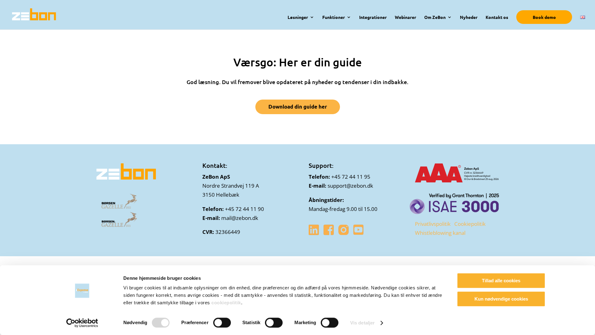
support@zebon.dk (350, 185)
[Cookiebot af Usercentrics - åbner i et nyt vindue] (82, 323)
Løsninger (298, 17)
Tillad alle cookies (501, 280)
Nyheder (469, 17)
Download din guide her (297, 106)
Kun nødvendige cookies (501, 299)
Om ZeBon (435, 17)
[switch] (222, 323)
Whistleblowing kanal (440, 232)
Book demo (544, 17)
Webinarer (405, 17)
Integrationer (373, 17)
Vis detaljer (362, 322)
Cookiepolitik (470, 223)
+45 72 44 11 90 (244, 208)
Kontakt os (497, 17)
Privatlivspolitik (433, 223)
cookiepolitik (226, 302)
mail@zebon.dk (239, 217)
